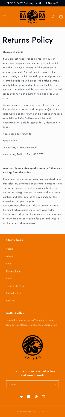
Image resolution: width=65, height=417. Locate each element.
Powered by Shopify (41, 412)
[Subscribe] (55, 384)
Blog (8, 263)
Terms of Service (15, 286)
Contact (10, 300)
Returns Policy (13, 271)
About (9, 256)
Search (10, 249)
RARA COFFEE (28, 412)
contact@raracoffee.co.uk (17, 205)
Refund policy (13, 293)
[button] (4, 16)
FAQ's (9, 278)
